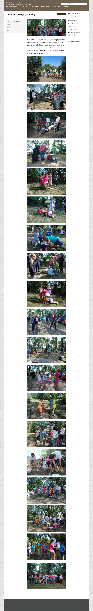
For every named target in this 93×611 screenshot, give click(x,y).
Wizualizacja (56, 7)
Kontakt (67, 7)
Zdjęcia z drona (71, 35)
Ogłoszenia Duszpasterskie (73, 29)
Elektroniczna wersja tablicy (74, 32)
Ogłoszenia (35, 7)
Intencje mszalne (71, 26)
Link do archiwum (71, 44)
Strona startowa (11, 7)
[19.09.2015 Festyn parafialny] (46, 28)
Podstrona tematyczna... (73, 16)
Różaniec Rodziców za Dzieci (74, 23)
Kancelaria (25, 7)
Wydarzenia (45, 7)
